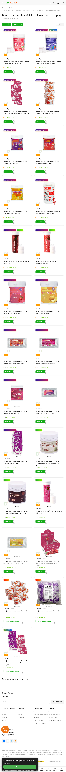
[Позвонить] (54, 3)
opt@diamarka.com (8, 734)
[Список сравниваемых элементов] (58, 3)
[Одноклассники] (15, 741)
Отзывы (20, 715)
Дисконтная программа (40, 715)
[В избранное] (14, 71)
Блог (34, 712)
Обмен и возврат (38, 720)
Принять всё (19, 767)
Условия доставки (54, 715)
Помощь (51, 708)
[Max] (7, 741)
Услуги (4, 720)
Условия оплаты (53, 712)
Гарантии (36, 718)
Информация (37, 708)
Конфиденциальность (54, 761)
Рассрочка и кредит (55, 720)
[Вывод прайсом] (62, 24)
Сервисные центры (39, 723)
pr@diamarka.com (7, 736)
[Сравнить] (14, 73)
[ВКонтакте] (4, 741)
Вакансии (21, 718)
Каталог (4, 712)
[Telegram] (11, 741)
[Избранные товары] (63, 3)
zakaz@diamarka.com (8, 732)
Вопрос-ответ (53, 718)
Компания (21, 708)
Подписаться (57, 702)
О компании (21, 712)
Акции (4, 715)
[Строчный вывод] (60, 24)
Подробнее (6, 763)
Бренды (4, 718)
